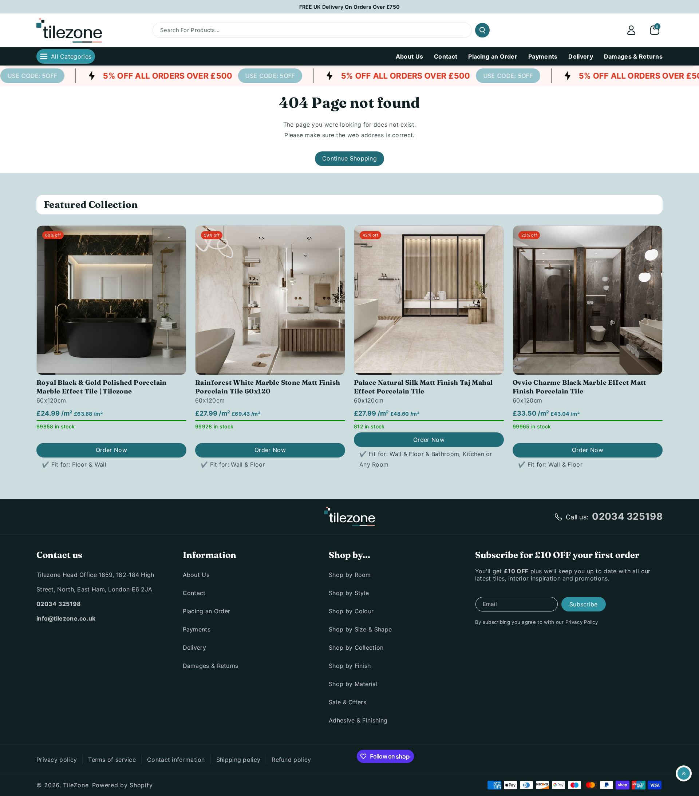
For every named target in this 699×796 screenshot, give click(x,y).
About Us (196, 574)
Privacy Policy (581, 622)
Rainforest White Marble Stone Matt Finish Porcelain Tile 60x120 (267, 386)
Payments (196, 629)
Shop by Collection (356, 647)
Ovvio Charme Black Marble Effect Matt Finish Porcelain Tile (579, 386)
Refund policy (291, 759)
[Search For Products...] (482, 30)
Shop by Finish (350, 665)
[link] (259, 75)
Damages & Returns (210, 665)
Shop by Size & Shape (360, 629)
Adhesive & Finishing (358, 720)
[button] (655, 30)
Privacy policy (56, 759)
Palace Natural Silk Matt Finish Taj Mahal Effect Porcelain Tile (423, 386)
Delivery (194, 647)
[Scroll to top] (684, 773)
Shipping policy (238, 759)
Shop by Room (350, 574)
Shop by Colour (351, 611)
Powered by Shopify (122, 785)
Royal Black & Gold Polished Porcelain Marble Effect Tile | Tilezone (101, 386)
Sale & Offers (347, 702)
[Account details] (631, 30)
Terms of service (112, 759)
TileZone (76, 785)
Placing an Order (206, 611)
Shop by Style (349, 593)
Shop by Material (353, 684)
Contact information (176, 759)
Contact (194, 593)
